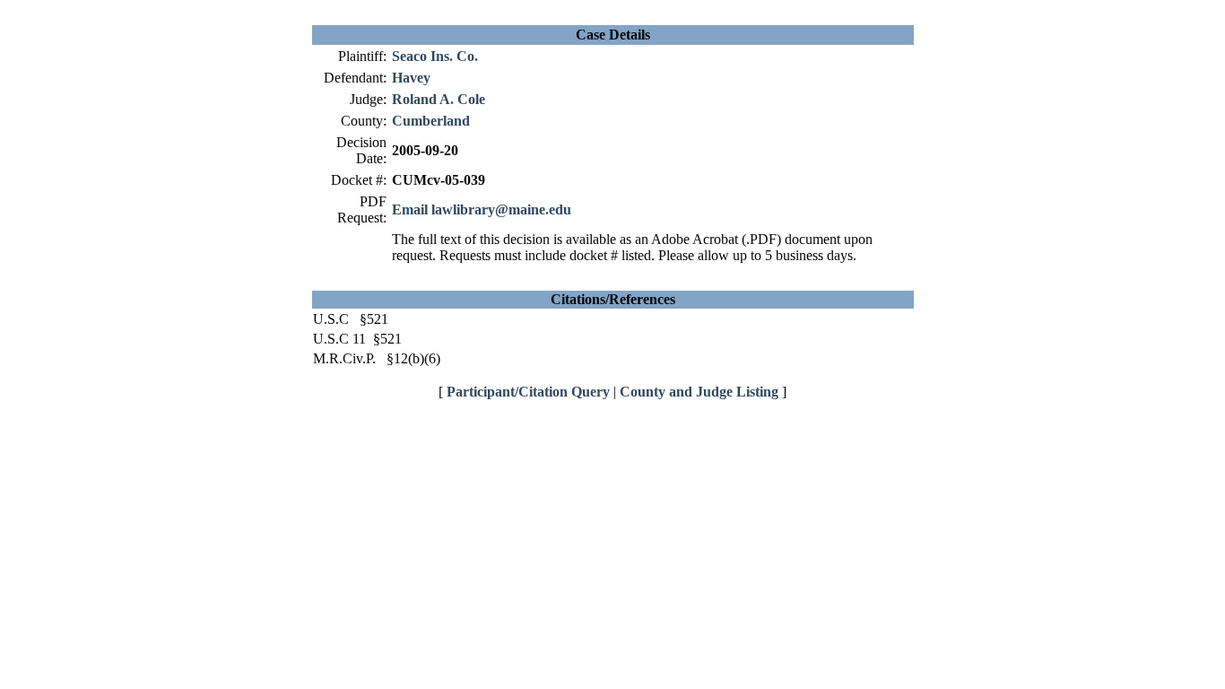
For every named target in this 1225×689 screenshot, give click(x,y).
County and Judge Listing (699, 391)
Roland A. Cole (438, 99)
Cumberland (431, 120)
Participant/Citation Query (528, 391)
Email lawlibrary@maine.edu (481, 209)
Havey (411, 77)
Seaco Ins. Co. (435, 56)
